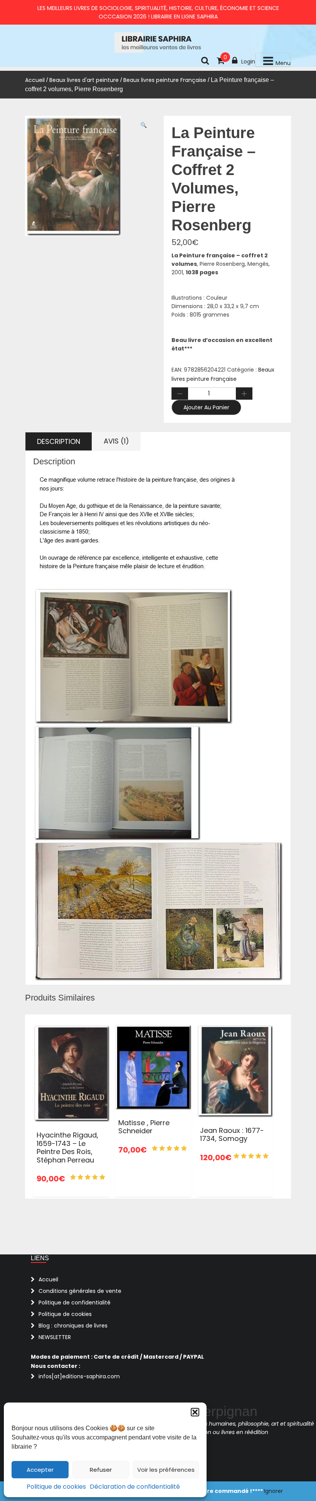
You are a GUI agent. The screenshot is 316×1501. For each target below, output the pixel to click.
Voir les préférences (166, 1470)
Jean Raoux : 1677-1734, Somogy (232, 1135)
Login (248, 61)
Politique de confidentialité (75, 1302)
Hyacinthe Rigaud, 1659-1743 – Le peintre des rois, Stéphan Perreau (67, 1147)
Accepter (40, 1470)
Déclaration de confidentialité (135, 1486)
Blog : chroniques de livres (73, 1325)
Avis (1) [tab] (116, 441)
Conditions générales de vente (80, 1291)
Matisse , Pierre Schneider (144, 1127)
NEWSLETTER (55, 1337)
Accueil (35, 80)
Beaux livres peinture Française (164, 80)
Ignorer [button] (273, 1491)
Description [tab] (58, 441)
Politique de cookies (56, 1486)
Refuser (101, 1470)
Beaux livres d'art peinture (84, 80)
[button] (195, 1412)
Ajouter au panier (206, 407)
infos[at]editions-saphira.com (79, 1376)
